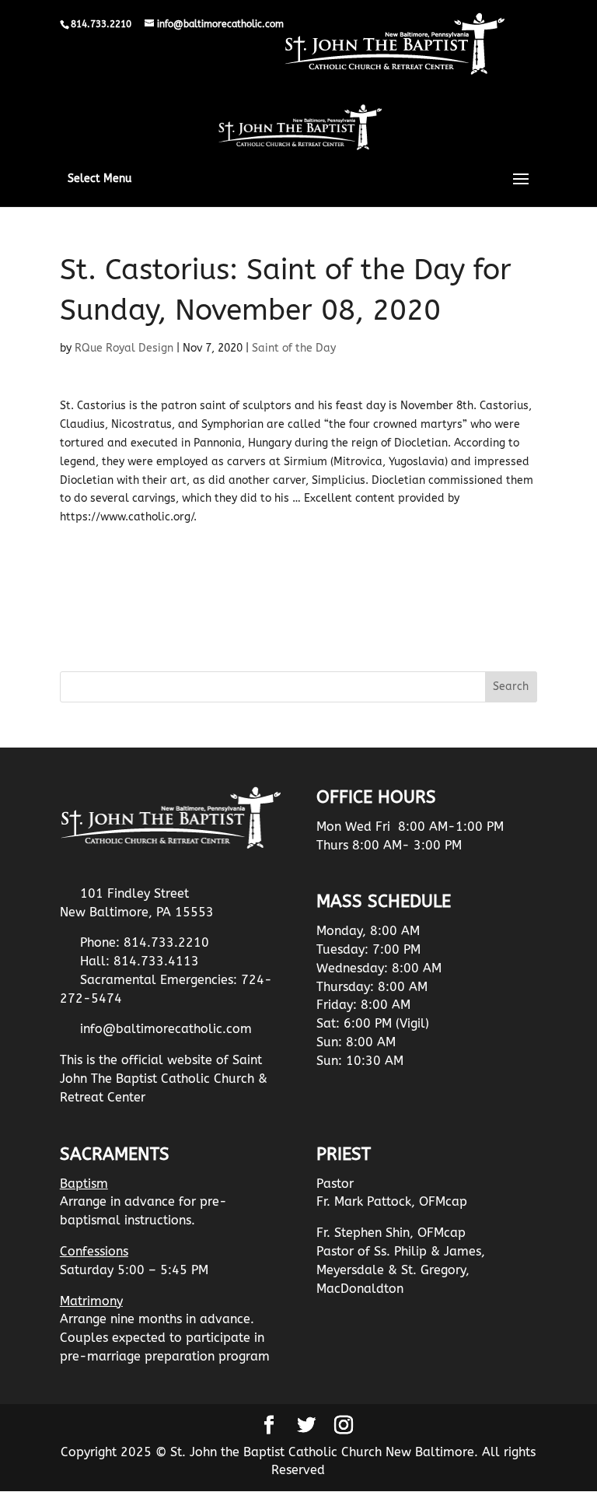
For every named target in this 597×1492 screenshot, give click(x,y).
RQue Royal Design (124, 348)
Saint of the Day (294, 348)
